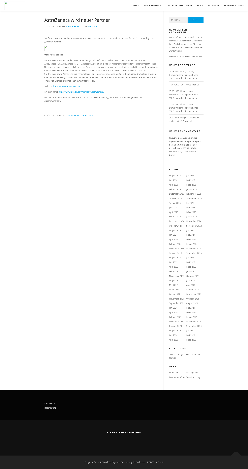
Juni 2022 (190, 280)
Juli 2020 (190, 330)
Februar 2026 (175, 189)
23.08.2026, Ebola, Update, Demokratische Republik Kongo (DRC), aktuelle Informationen (183, 75)
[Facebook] (131, 440)
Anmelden (173, 372)
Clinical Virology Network (80, 115)
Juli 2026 (190, 175)
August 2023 (175, 257)
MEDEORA (92, 26)
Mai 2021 (190, 307)
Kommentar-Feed (177, 377)
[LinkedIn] (117, 440)
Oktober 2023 (175, 253)
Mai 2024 (190, 234)
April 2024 (173, 239)
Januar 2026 (191, 189)
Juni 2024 (173, 234)
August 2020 (175, 330)
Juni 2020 (173, 335)
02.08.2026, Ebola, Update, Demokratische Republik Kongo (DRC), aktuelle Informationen (183, 108)
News (200, 5)
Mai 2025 (190, 207)
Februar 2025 (175, 216)
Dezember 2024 (176, 221)
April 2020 (173, 339)
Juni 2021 (173, 307)
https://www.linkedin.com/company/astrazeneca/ (81, 91)
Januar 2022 (174, 294)
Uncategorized (193, 354)
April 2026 (173, 184)
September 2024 (194, 225)
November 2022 (176, 276)
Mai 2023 (190, 262)
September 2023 (194, 253)
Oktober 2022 (192, 276)
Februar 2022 (192, 289)
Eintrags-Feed (192, 372)
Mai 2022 (173, 285)
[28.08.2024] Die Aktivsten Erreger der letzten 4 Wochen (183, 151)
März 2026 (191, 184)
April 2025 (173, 212)
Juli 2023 (190, 257)
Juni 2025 (173, 207)
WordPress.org (193, 377)
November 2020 (193, 321)
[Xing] (124, 440)
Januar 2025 (191, 216)
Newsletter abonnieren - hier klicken (185, 56)
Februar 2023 (175, 271)
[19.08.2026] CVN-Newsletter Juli (184, 84)
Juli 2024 (190, 230)
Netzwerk (213, 5)
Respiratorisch (152, 5)
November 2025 (193, 193)
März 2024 (191, 239)
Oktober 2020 (175, 326)
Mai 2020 (190, 335)
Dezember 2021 (193, 294)
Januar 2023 (191, 271)
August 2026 (175, 175)
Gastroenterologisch (179, 5)
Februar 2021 (175, 317)
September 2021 (176, 303)
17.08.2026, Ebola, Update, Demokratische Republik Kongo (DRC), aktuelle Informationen (183, 94)
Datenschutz (50, 407)
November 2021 (176, 298)
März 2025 (191, 212)
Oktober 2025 (175, 198)
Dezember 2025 (176, 193)
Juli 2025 (190, 203)
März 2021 (191, 312)
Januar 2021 (191, 317)
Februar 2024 (175, 244)
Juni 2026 (173, 180)
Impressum (49, 403)
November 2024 (193, 221)
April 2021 (173, 312)
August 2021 (192, 303)
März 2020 (191, 339)
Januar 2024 (191, 244)
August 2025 (175, 203)
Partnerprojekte (234, 5)
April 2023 (173, 266)
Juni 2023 (173, 262)
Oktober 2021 (192, 298)
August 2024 (175, 230)
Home (136, 5)
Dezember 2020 (176, 321)
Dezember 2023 (176, 248)
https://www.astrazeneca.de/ (66, 86)
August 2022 (175, 280)
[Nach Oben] (236, 456)
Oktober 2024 (175, 225)
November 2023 (193, 248)
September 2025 (194, 198)
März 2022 (174, 289)
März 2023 (191, 266)
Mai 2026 (190, 180)
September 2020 (194, 326)
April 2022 (190, 285)
